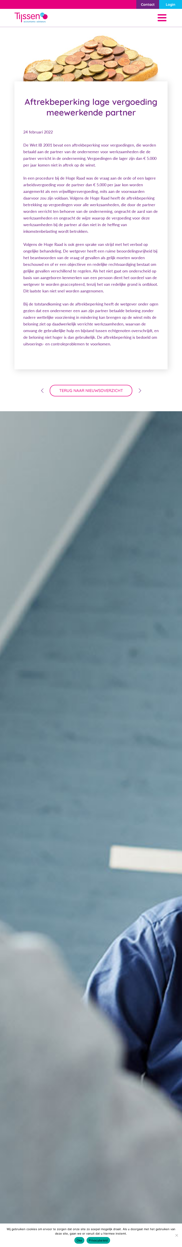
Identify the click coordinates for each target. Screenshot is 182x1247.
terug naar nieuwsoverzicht (91, 390)
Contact (148, 4)
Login (170, 4)
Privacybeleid (98, 1240)
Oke (79, 1240)
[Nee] (176, 1235)
